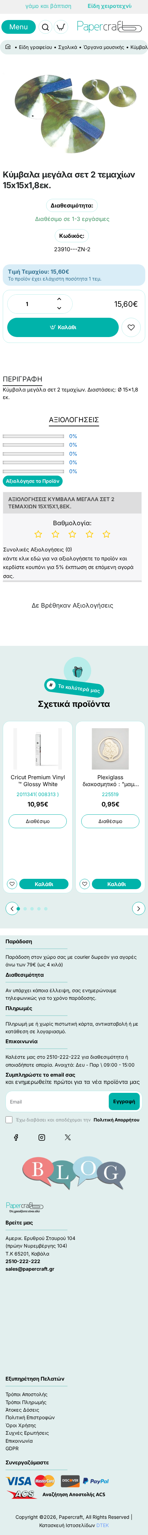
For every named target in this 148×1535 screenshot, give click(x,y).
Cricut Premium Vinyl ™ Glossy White (38, 781)
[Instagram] (41, 1137)
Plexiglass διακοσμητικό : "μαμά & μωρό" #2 (110, 781)
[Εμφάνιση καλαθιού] (61, 26)
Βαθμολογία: (72, 523)
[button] (63, 327)
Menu (18, 27)
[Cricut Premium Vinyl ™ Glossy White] (37, 749)
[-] (59, 308)
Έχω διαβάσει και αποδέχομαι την (76, 1119)
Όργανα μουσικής (103, 47)
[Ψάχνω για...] (45, 27)
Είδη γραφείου (35, 47)
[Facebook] (16, 1137)
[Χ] (67, 1137)
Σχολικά (67, 47)
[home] (9, 46)
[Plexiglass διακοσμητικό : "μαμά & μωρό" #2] (110, 749)
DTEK (102, 1525)
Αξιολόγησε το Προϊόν (33, 481)
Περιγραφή (22, 379)
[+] (59, 299)
